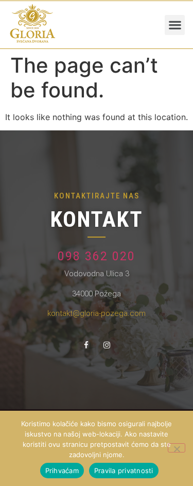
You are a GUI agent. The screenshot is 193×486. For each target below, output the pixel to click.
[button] (175, 25)
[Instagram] (107, 345)
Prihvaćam (62, 470)
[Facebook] (86, 345)
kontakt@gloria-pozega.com (96, 313)
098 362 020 (96, 256)
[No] (176, 448)
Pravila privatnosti (123, 470)
